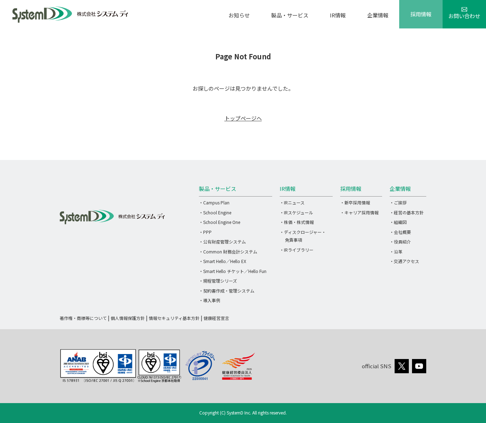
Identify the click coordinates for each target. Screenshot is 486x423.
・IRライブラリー (296, 250)
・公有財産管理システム (222, 242)
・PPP (205, 232)
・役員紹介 (400, 242)
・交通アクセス (404, 261)
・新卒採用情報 (355, 202)
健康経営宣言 (216, 318)
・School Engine (215, 212)
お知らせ (239, 15)
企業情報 (378, 15)
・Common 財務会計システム (228, 251)
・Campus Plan (214, 202)
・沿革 (396, 251)
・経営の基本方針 (407, 212)
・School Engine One (219, 222)
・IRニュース (292, 202)
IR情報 (338, 15)
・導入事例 (209, 300)
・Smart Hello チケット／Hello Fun (232, 271)
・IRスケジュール (296, 212)
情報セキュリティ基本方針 (174, 318)
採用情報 (421, 14)
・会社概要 (400, 232)
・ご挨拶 (398, 202)
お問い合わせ (464, 16)
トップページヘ (243, 118)
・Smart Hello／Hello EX (222, 261)
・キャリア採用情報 (359, 212)
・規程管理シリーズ (218, 281)
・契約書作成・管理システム (226, 291)
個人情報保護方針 (128, 318)
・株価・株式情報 (297, 222)
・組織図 (398, 222)
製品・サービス (289, 15)
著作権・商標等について (83, 318)
